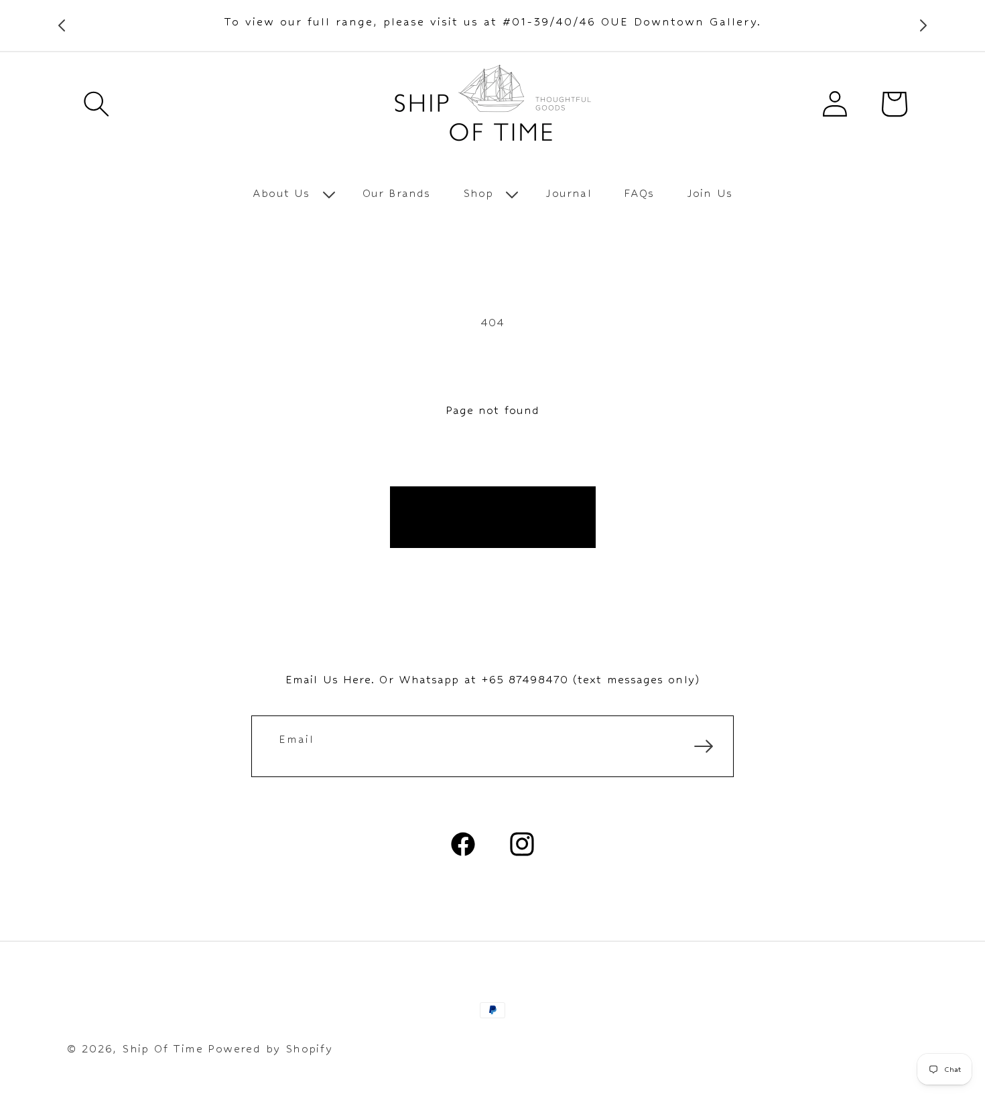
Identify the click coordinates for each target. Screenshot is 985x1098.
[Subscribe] (703, 746)
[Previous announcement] (61, 25)
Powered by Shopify (270, 1048)
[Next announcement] (923, 25)
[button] (96, 103)
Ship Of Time (162, 1048)
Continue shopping (492, 516)
